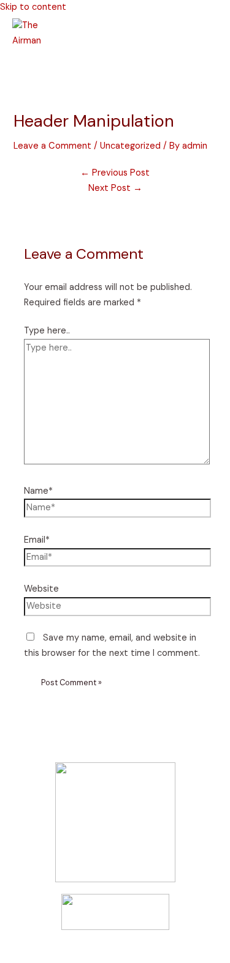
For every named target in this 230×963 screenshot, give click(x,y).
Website (41, 589)
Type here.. (47, 330)
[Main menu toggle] (30, 68)
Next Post (115, 188)
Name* (38, 491)
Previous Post (115, 173)
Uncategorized (130, 146)
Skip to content (33, 7)
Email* (37, 540)
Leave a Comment (52, 146)
